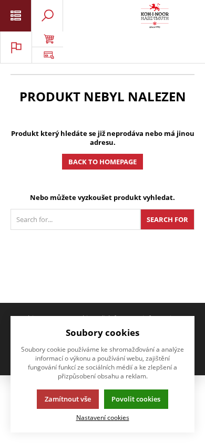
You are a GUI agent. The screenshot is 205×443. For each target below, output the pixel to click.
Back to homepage (102, 161)
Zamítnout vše (68, 399)
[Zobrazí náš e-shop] (47, 39)
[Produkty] (155, 15)
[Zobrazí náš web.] (47, 55)
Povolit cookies (135, 399)
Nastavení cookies (102, 417)
